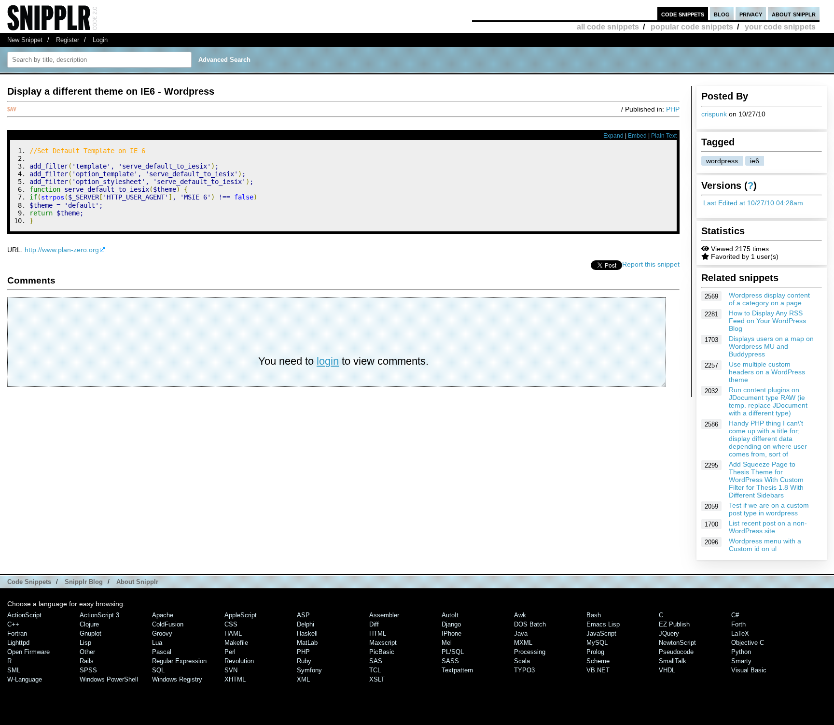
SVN (230, 670)
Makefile (236, 642)
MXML (523, 642)
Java (521, 633)
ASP (303, 615)
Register (67, 39)
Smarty (741, 661)
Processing (529, 651)
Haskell (307, 633)
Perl (230, 651)
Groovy (162, 633)
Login (100, 39)
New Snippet (24, 39)
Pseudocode (676, 651)
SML (13, 670)
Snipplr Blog (84, 581)
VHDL (667, 670)
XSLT (377, 679)
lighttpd (18, 642)
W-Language (24, 679)
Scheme (598, 661)
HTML (377, 633)
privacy (750, 14)
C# (735, 615)
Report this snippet (651, 264)
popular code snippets (692, 27)
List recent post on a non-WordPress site (768, 527)
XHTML (235, 679)
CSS (230, 624)
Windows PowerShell (109, 679)
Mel (447, 642)
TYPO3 (524, 670)
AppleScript (240, 615)
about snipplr (794, 14)
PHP (673, 109)
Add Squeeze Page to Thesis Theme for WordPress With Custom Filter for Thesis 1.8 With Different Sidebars (766, 479)
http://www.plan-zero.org (62, 250)
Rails (87, 661)
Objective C (747, 642)
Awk (520, 615)
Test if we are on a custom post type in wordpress (769, 509)
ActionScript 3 (99, 615)
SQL (158, 670)
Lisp (85, 642)
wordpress (722, 161)
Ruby (304, 661)
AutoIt (450, 615)
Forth (738, 624)
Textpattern (457, 670)
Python (741, 651)
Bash (593, 615)
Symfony (309, 670)
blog (722, 14)
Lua (157, 642)
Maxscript (383, 642)
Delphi (305, 624)
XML (303, 679)
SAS (375, 661)
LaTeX (740, 633)
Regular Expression (179, 661)
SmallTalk (672, 661)
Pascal (161, 651)
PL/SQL (453, 651)
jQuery (669, 633)
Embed (637, 136)
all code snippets (608, 27)
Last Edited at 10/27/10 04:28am (753, 203)
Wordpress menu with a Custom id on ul (765, 545)
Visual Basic (748, 670)
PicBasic (381, 651)
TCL (375, 670)
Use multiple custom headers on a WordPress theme (767, 372)
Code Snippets (29, 581)
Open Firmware (28, 651)
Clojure (89, 624)
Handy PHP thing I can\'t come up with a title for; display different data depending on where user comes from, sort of (768, 438)
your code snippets (780, 27)
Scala (522, 661)
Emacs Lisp (603, 624)
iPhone (451, 633)
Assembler (384, 615)
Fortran (17, 633)
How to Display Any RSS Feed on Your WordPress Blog (767, 320)
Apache (162, 615)
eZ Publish (674, 624)
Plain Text (664, 136)
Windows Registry (177, 679)
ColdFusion (167, 624)
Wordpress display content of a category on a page (769, 299)
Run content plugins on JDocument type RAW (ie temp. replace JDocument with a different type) (768, 401)
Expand (613, 136)
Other (87, 651)
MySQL (597, 642)
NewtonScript (677, 642)
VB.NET (598, 670)
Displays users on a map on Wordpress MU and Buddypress (771, 346)
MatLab (307, 642)
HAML (233, 633)
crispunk (714, 114)
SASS (450, 661)
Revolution (239, 661)
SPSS (88, 670)
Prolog (595, 651)
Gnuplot (90, 633)
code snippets (682, 14)
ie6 (754, 161)
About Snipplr (137, 581)
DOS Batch (530, 624)
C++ (13, 624)
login (328, 361)
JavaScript (601, 633)
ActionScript (24, 615)
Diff (374, 624)
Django (451, 624)
